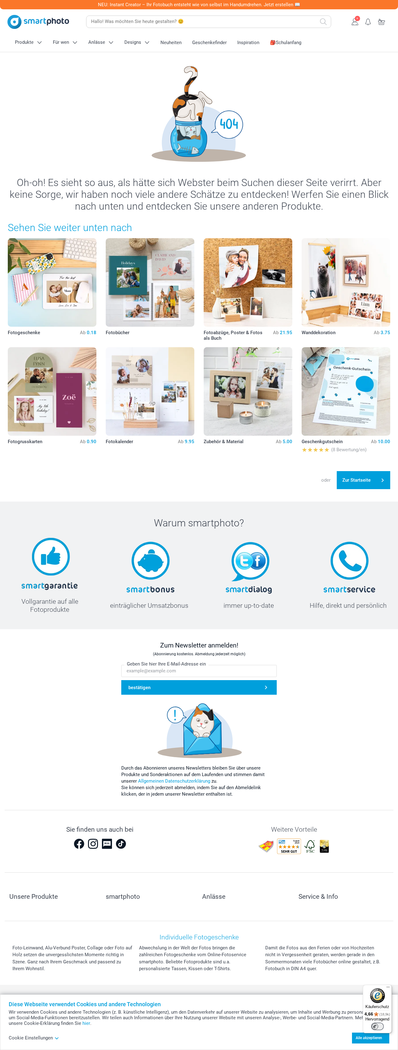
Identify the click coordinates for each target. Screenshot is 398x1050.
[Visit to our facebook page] (79, 843)
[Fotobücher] (150, 282)
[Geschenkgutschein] (346, 391)
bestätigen (139, 687)
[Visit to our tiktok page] (120, 843)
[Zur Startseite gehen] (38, 22)
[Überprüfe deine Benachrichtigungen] (368, 21)
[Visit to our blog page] (106, 843)
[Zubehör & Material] (248, 391)
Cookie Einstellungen (31, 1038)
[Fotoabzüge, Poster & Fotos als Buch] (248, 282)
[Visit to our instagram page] (93, 843)
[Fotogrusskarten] (52, 391)
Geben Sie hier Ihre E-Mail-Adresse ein (166, 664)
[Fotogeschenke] (52, 282)
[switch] (377, 1026)
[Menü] (388, 988)
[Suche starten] (323, 22)
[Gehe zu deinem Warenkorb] (381, 21)
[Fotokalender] (150, 391)
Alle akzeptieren (369, 1038)
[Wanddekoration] (346, 282)
